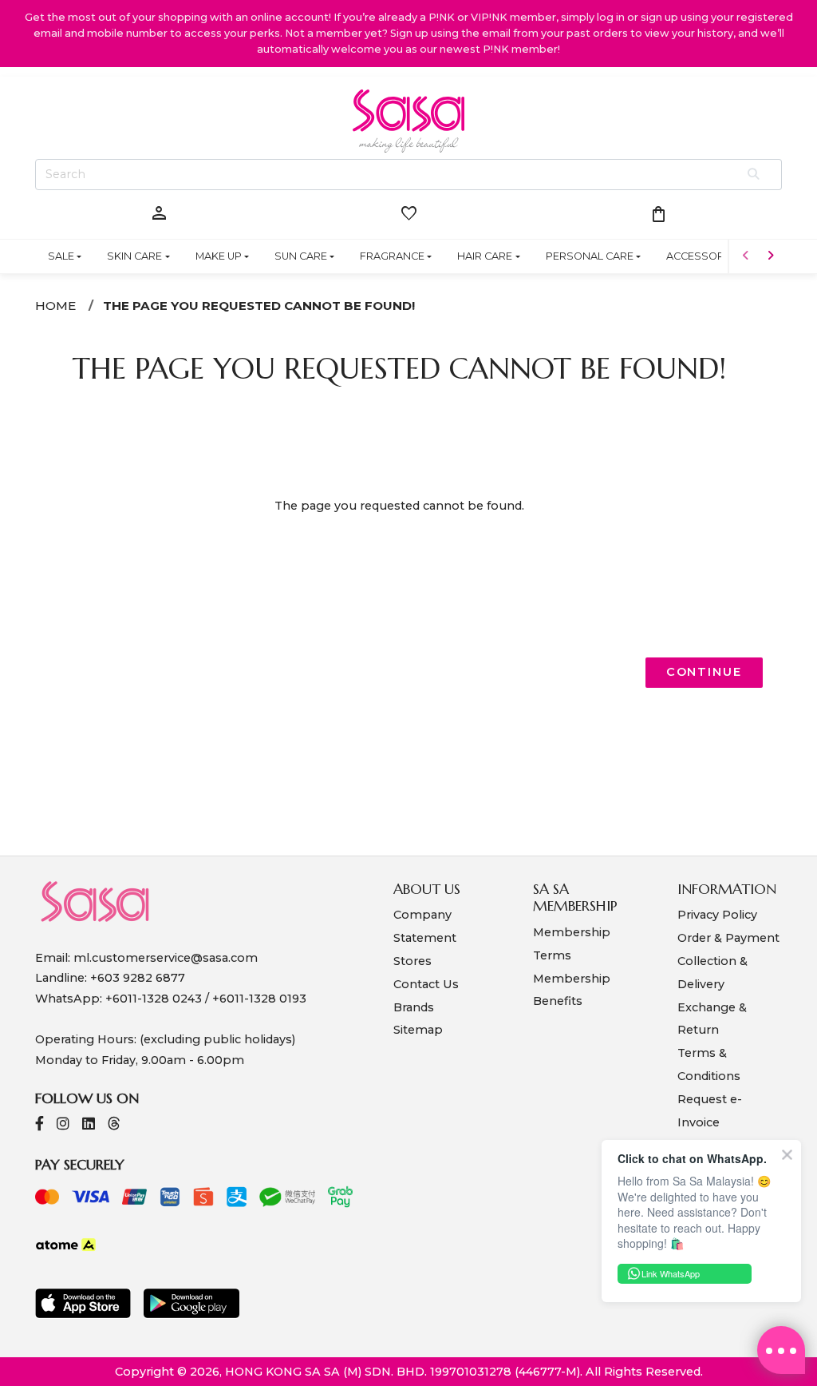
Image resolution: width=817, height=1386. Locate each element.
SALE (61, 256)
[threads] (114, 1125)
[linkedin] (88, 1125)
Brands (413, 1007)
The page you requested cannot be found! (259, 305)
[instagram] (63, 1125)
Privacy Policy (717, 914)
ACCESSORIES (703, 256)
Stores (412, 961)
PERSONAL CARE (589, 256)
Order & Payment (728, 938)
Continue (704, 672)
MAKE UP (218, 256)
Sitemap (418, 1030)
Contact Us (426, 984)
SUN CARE (300, 256)
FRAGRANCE (392, 256)
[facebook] (39, 1125)
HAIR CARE (484, 256)
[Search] (754, 175)
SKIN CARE (134, 256)
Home (55, 305)
